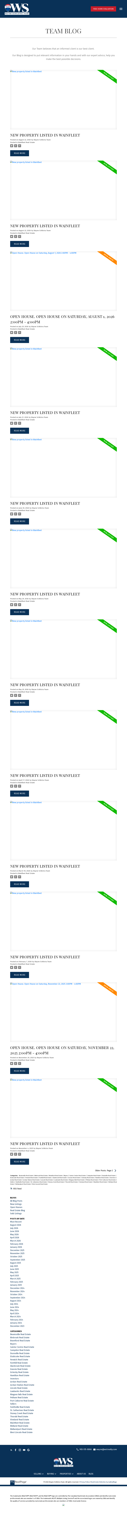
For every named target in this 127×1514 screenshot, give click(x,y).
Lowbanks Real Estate (61, 1180)
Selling (37, 1474)
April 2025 (14, 1275)
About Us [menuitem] (81, 1474)
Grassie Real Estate (74, 1178)
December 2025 (17, 1250)
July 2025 (14, 1266)
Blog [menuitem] (91, 1474)
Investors (113, 1178)
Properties (65, 1474)
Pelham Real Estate (92, 1180)
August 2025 (15, 1263)
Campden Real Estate (94, 1175)
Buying (50, 1474)
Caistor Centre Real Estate (77, 1175)
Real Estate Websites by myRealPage (104, 1482)
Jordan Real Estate (16, 1180)
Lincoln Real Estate (47, 1180)
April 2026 (14, 1237)
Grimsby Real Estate (88, 1178)
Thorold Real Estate (71, 1182)
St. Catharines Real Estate (39, 1182)
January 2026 (16, 1247)
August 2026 (15, 1225)
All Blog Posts (16, 1201)
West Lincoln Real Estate (40, 1184)
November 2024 (17, 1291)
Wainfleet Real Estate (26, 142)
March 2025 (15, 1279)
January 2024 (16, 1323)
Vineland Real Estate (86, 1182)
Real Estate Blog (17, 1210)
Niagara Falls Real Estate (77, 1180)
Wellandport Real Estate (23, 1184)
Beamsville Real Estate (26, 1175)
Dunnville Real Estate (109, 1175)
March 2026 (15, 1241)
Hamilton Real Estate (102, 1178)
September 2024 (17, 1298)
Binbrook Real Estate (41, 1175)
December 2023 (17, 1326)
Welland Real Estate (19, 1426)
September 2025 (17, 1260)
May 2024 (14, 1310)
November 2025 (17, 1253)
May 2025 (14, 1272)
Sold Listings (16, 1213)
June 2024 (14, 1307)
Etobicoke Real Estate (17, 1178)
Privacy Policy (85, 1482)
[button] (103, 9)
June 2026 (14, 1231)
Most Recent (16, 1222)
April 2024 (14, 1313)
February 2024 (16, 1320)
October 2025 (16, 1256)
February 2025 (16, 1282)
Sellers (12, 1182)
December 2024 (17, 1288)
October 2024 (16, 1294)
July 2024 (14, 1304)
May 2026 (14, 1234)
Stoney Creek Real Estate (56, 1182)
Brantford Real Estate (56, 1175)
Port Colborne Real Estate (107, 1180)
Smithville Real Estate (23, 1182)
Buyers (66, 1175)
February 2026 (16, 1244)
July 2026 (14, 1228)
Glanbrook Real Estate (60, 1178)
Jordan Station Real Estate (31, 1180)
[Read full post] (63, 101)
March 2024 (15, 1316)
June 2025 (14, 1269)
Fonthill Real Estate (45, 1178)
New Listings (16, 1204)
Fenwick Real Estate (31, 1178)
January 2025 (16, 1285)
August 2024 (15, 1301)
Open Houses (16, 1207)
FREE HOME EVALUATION (103, 9)
